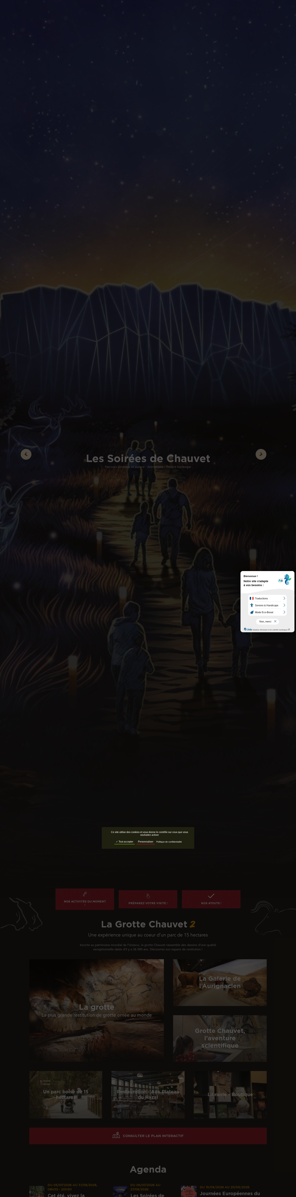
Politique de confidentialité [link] (169, 842)
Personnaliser (145, 841)
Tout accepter (125, 841)
